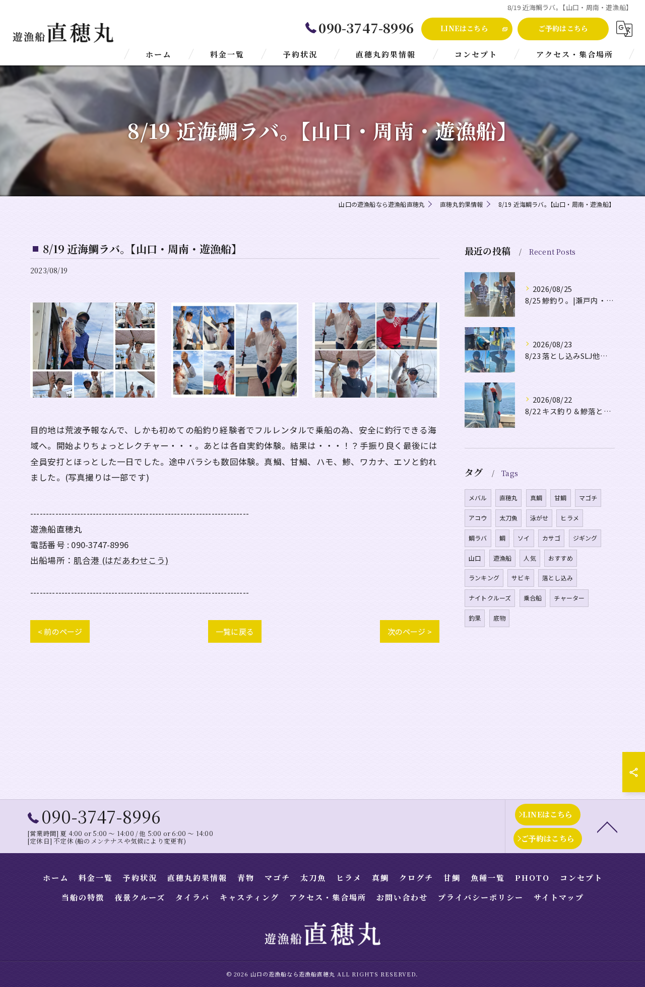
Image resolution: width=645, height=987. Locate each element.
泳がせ (539, 517)
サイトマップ (559, 897)
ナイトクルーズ (490, 597)
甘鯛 (560, 497)
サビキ (520, 577)
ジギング (585, 538)
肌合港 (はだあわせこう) (121, 560)
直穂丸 (508, 497)
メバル (478, 497)
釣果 (475, 618)
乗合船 (533, 597)
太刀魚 (508, 517)
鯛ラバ (478, 538)
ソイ (524, 538)
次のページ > (410, 631)
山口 (475, 558)
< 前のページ (60, 631)
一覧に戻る (235, 631)
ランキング (484, 577)
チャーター (569, 597)
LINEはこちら (464, 28)
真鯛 (536, 497)
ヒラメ (569, 517)
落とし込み (557, 577)
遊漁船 (502, 558)
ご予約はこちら (563, 28)
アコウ (478, 517)
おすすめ (560, 558)
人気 (530, 558)
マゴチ (588, 497)
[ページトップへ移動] (607, 826)
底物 (499, 618)
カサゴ (551, 538)
